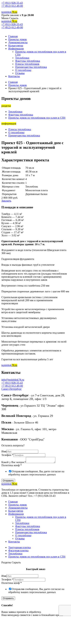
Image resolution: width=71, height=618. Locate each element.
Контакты (14, 76)
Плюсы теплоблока (19, 129)
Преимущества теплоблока (31, 67)
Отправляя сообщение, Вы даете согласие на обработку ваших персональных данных (36, 473)
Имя (3, 451)
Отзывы (20, 73)
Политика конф (11, 465)
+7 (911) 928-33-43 (12, 2)
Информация (16, 48)
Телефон (7, 455)
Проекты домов (17, 39)
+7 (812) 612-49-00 (12, 5)
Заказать (6, 200)
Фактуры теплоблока (27, 60)
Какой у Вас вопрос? (13, 462)
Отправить (8, 480)
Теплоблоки (22, 57)
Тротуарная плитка (19, 547)
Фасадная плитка (18, 550)
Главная (13, 36)
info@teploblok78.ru (12, 379)
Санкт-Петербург (11, 388)
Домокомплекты (18, 42)
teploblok (9, 12)
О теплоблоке (23, 70)
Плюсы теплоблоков (27, 64)
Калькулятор (15, 45)
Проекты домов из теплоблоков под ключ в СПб (36, 117)
